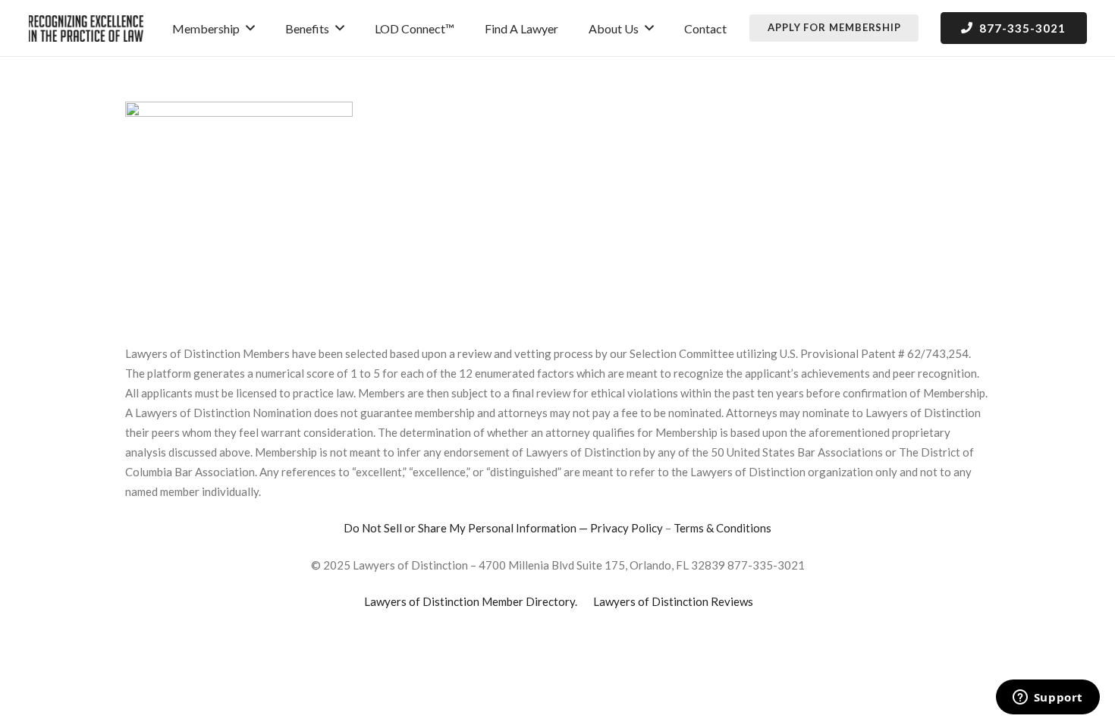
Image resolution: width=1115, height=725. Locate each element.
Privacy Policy (626, 528)
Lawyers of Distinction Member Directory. (470, 601)
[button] (250, 27)
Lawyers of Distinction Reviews (673, 601)
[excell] (86, 28)
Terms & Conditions (722, 528)
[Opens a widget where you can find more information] (1047, 698)
